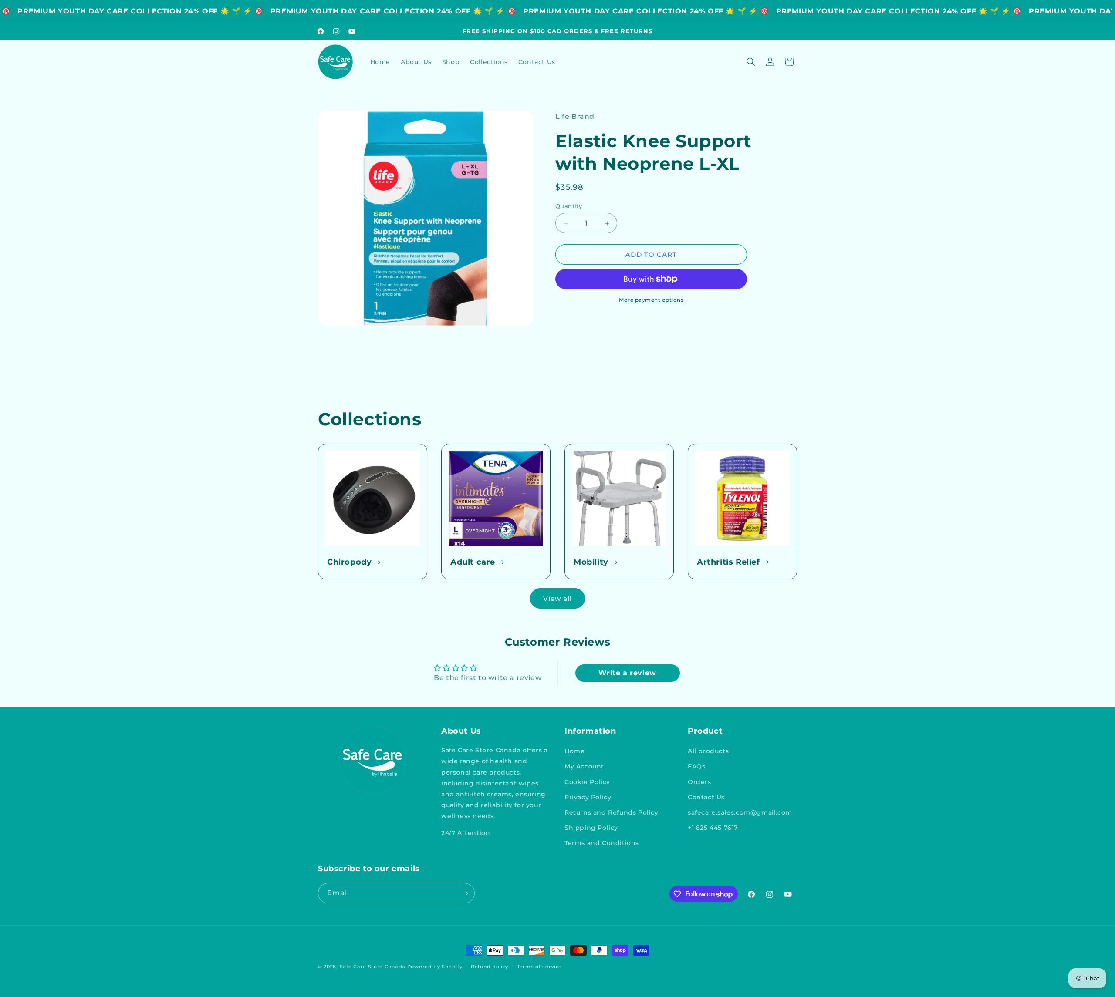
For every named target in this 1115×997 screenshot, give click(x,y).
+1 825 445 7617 (713, 828)
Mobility (591, 562)
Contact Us (706, 797)
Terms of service (539, 966)
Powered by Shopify (435, 966)
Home (574, 751)
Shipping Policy (591, 828)
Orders (699, 782)
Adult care (472, 562)
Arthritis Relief (728, 562)
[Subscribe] (464, 893)
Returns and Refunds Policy (611, 812)
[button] (750, 61)
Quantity (568, 205)
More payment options (651, 299)
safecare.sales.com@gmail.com (740, 812)
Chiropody (349, 562)
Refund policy (489, 966)
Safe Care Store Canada (372, 966)
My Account (584, 766)
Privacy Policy (587, 797)
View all (557, 598)
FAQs (696, 766)
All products (708, 751)
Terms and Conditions (601, 843)
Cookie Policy (587, 782)
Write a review (627, 673)
